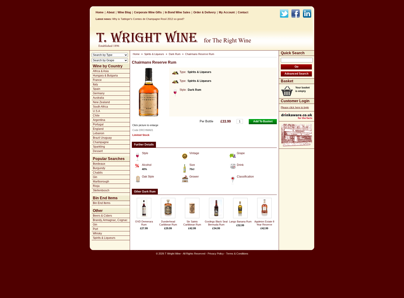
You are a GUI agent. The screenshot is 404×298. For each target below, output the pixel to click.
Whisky (97, 233)
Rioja (96, 186)
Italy (95, 84)
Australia (98, 97)
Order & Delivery (204, 12)
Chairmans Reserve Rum (199, 54)
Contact (243, 12)
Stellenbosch (101, 190)
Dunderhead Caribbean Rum (168, 223)
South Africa (100, 106)
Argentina (99, 120)
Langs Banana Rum (240, 221)
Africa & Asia (101, 71)
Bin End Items (101, 203)
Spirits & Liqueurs (104, 238)
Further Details (144, 144)
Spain (96, 89)
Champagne (101, 142)
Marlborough (101, 181)
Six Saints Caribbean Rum (192, 223)
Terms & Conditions (237, 253)
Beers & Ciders (102, 215)
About (111, 12)
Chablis (98, 172)
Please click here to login (295, 107)
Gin (95, 177)
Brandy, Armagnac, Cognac (110, 220)
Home (100, 12)
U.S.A (96, 111)
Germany (99, 93)
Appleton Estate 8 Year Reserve (264, 223)
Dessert (98, 151)
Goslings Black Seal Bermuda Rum (216, 223)
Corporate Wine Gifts (148, 12)
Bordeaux (99, 163)
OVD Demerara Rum (144, 223)
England (98, 129)
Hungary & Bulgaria (105, 75)
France (97, 80)
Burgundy (99, 168)
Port (95, 229)
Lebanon (98, 133)
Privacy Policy (216, 253)
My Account (227, 12)
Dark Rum (174, 54)
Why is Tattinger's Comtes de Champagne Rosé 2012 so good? (148, 19)
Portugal (98, 124)
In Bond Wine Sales (177, 12)
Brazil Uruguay (102, 137)
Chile (96, 115)
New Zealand (101, 102)
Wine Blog (124, 12)
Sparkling (99, 146)
